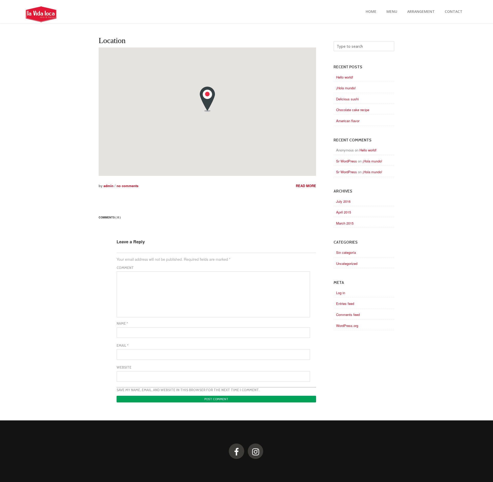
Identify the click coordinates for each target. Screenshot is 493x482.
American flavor (347, 120)
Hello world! (344, 77)
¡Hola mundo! (346, 87)
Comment (125, 268)
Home (371, 11)
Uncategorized (346, 263)
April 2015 (343, 212)
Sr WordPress (346, 161)
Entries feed (345, 303)
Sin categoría (346, 252)
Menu (391, 11)
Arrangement (421, 11)
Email (122, 345)
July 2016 (343, 201)
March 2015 (345, 223)
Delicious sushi (347, 99)
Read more (306, 186)
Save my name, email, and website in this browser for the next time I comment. (188, 390)
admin (108, 185)
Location (112, 40)
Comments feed (348, 314)
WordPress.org (347, 325)
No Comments (127, 185)
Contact (453, 11)
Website (124, 367)
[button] (207, 99)
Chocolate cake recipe (352, 109)
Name (122, 323)
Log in (340, 292)
